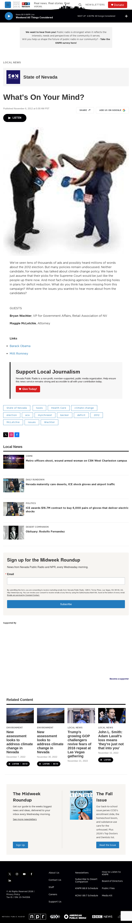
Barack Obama (20, 346)
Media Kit (107, 895)
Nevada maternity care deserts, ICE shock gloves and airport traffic (70, 484)
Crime (29, 456)
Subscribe (66, 604)
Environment (14, 727)
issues (32, 422)
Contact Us (55, 880)
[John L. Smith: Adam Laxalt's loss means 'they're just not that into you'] (112, 715)
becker (64, 415)
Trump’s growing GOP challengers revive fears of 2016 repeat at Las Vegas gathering (79, 744)
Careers (53, 894)
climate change (84, 408)
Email (10, 574)
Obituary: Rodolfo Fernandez (45, 531)
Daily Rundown (35, 479)
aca (27, 415)
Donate (119, 5)
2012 (96, 415)
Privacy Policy (13, 894)
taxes (39, 408)
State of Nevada (40, 77)
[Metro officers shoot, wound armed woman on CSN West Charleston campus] (13, 462)
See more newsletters (25, 819)
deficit (81, 415)
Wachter (49, 422)
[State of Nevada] (13, 77)
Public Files (108, 888)
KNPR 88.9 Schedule (86, 888)
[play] (8, 16)
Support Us (55, 901)
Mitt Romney (19, 353)
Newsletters (95, 4)
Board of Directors (112, 881)
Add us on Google (110, 110)
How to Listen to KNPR (111, 873)
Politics (31, 503)
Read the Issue (107, 844)
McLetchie (13, 422)
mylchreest (45, 415)
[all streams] (127, 16)
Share (83, 110)
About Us (54, 873)
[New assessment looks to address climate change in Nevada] (20, 715)
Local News (12, 62)
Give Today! (29, 389)
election (12, 415)
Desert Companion (37, 526)
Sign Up (20, 844)
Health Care (58, 408)
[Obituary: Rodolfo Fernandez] (13, 533)
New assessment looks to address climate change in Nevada (19, 742)
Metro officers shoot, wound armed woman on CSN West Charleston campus (76, 460)
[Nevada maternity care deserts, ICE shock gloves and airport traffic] (13, 485)
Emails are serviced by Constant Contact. (23, 595)
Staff (51, 887)
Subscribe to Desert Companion (86, 880)
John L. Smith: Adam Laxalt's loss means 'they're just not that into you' (111, 740)
